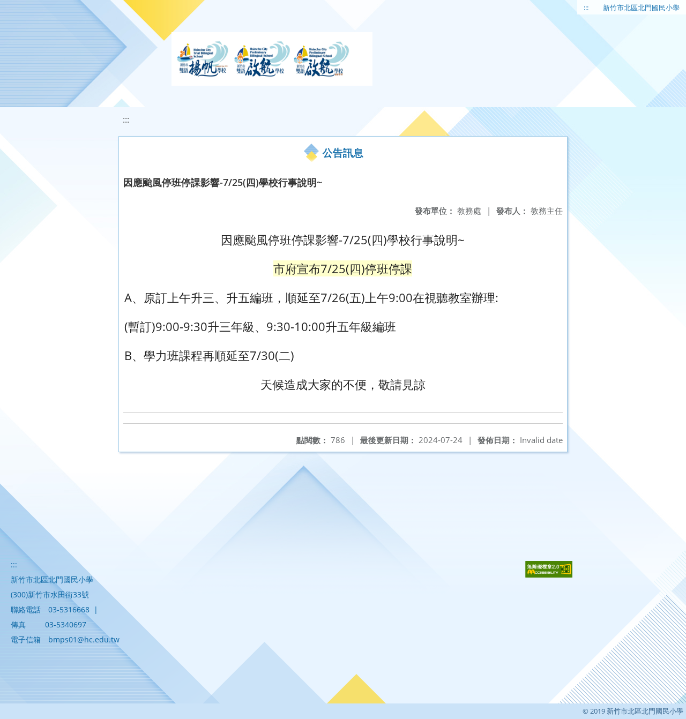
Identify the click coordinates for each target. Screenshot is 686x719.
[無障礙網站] (548, 575)
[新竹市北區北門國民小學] (272, 58)
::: (586, 7)
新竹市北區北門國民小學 (641, 7)
